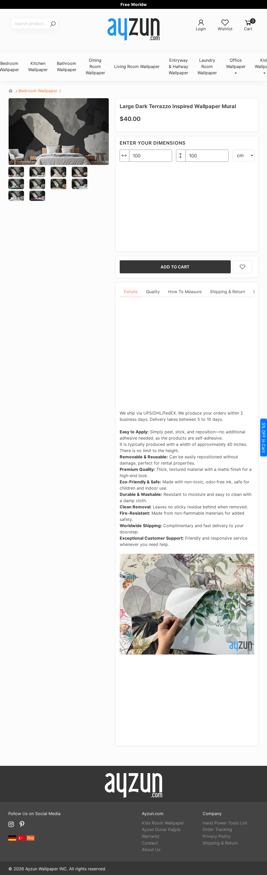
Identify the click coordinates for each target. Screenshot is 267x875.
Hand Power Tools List (225, 822)
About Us (151, 849)
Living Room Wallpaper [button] (137, 66)
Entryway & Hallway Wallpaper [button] (178, 66)
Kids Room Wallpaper (163, 822)
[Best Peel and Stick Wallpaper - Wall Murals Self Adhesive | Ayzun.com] (133, 30)
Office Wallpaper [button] (236, 63)
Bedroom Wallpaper (38, 90)
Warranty (151, 836)
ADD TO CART (175, 266)
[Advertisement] (187, 204)
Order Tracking (217, 829)
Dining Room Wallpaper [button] (95, 66)
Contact (150, 843)
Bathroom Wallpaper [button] (66, 66)
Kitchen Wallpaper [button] (38, 66)
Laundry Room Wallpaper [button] (207, 66)
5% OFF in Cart (263, 438)
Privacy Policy (216, 836)
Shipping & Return (220, 843)
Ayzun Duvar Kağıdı (161, 829)
